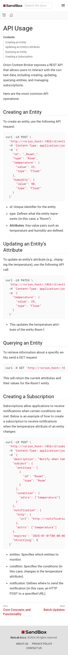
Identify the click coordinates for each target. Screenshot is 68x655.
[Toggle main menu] (63, 5)
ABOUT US (22, 643)
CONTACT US (34, 648)
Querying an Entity (16, 51)
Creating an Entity (15, 42)
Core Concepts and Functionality (17, 612)
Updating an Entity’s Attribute (22, 47)
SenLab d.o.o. (18, 637)
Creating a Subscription (19, 56)
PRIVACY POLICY (42, 643)
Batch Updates (54, 610)
